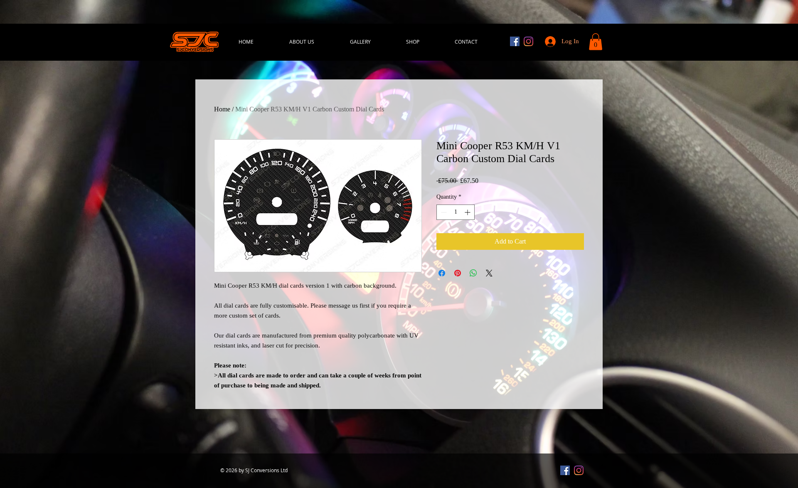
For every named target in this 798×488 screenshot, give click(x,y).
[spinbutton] (455, 212)
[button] (596, 41)
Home (222, 109)
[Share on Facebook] (442, 273)
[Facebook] (515, 41)
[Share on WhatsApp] (473, 273)
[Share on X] (489, 273)
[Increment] (468, 212)
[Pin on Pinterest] (458, 273)
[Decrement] (443, 212)
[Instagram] (528, 41)
